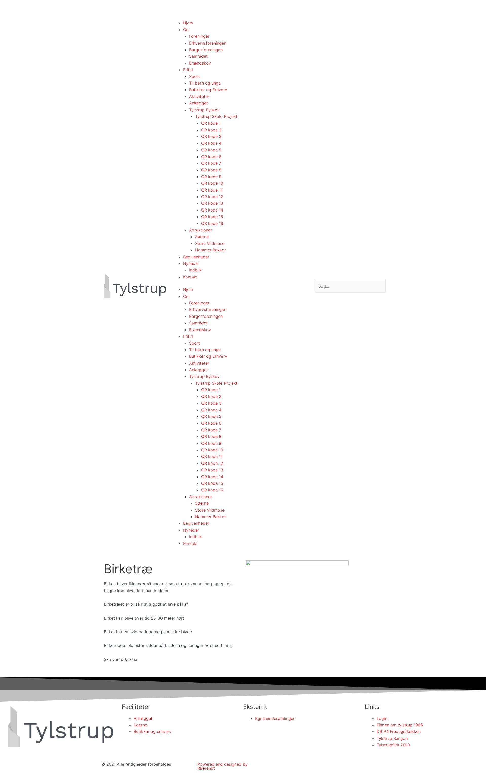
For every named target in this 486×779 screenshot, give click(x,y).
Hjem (188, 22)
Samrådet (198, 56)
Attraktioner (200, 230)
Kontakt (190, 276)
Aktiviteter (199, 96)
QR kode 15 (212, 216)
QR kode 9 (211, 176)
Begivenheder (196, 256)
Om (186, 29)
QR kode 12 (212, 196)
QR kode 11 (211, 190)
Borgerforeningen (206, 49)
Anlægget (198, 103)
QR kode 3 (211, 136)
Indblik (195, 269)
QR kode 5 (211, 149)
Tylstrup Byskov (204, 109)
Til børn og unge (205, 83)
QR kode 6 (211, 156)
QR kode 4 (211, 143)
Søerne (202, 236)
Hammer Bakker (210, 249)
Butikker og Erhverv (208, 89)
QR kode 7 (211, 163)
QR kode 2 (211, 129)
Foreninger (199, 36)
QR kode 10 (212, 183)
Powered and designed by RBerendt (222, 766)
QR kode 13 (212, 203)
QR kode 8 (211, 169)
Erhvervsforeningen (207, 43)
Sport (194, 76)
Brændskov (200, 63)
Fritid (188, 69)
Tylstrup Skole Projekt (216, 116)
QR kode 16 (212, 223)
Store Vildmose (210, 243)
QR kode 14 (212, 210)
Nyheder (191, 263)
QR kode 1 (211, 123)
